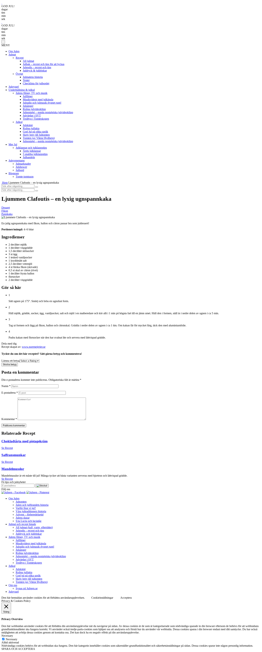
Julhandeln (29, 157)
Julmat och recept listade (22, 524)
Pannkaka (6, 214)
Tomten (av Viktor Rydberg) (39, 138)
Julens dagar (23, 517)
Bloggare (14, 173)
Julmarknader (23, 163)
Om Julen (14, 51)
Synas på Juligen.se (27, 588)
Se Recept (7, 447)
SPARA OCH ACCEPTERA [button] (18, 648)
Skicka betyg (9, 364)
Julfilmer (28, 96)
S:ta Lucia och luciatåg (28, 520)
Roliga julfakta (31, 128)
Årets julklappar (32, 150)
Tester (26, 80)
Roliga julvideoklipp (34, 109)
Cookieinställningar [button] (102, 597)
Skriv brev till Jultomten (36, 134)
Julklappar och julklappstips (31, 147)
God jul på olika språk (28, 575)
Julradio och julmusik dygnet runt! (42, 102)
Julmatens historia (33, 77)
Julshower (21, 166)
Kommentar (9, 419)
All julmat (28, 60)
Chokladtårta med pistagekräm (24, 441)
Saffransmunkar (13, 455)
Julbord (20, 170)
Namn (6, 386)
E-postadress (9, 392)
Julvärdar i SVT (32, 115)
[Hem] (1, 182)
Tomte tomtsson (25, 176)
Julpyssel (14, 86)
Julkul (19, 121)
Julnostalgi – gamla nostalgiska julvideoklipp (48, 112)
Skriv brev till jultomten (29, 578)
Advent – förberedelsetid (29, 514)
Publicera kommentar (14, 425)
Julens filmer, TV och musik (31, 93)
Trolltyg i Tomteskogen (36, 118)
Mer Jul (13, 144)
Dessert (5, 207)
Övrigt (19, 73)
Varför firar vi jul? (26, 508)
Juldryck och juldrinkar (29, 533)
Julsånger (28, 105)
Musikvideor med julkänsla (38, 99)
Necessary (11, 639)
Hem (5, 182)
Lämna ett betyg (10, 360)
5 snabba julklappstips (35, 154)
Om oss (13, 585)
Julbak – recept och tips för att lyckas (43, 64)
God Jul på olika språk (35, 131)
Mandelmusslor (12, 469)
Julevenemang (17, 160)
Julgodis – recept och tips (37, 67)
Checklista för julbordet (36, 83)
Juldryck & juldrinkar (35, 70)
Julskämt (28, 125)
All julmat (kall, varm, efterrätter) (34, 527)
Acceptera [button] (126, 597)
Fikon (4, 210)
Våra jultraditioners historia (31, 511)
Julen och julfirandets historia (32, 504)
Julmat (12, 54)
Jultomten (21, 501)
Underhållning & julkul (22, 89)
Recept (20, 57)
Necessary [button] (7, 635)
